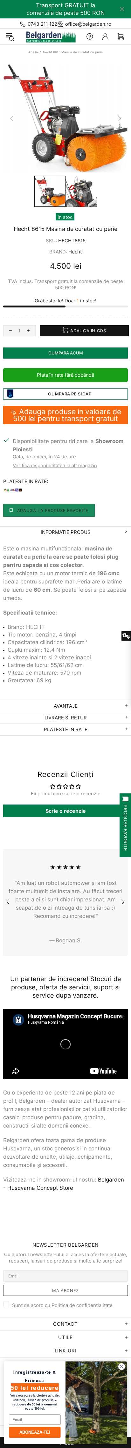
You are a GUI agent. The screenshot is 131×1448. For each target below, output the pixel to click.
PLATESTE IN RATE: (25, 481)
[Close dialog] (121, 1366)
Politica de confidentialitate (82, 1305)
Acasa (33, 52)
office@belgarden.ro (88, 24)
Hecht (75, 252)
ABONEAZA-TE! (34, 1432)
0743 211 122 (42, 24)
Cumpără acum (65, 352)
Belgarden (49, 36)
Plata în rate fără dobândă (65, 375)
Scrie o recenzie (65, 811)
